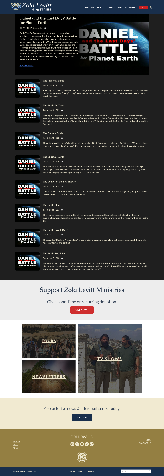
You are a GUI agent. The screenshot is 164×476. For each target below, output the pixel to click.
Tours (49, 341)
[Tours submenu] (114, 7)
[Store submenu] (136, 7)
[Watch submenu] (93, 7)
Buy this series (26, 65)
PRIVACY (73, 471)
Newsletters (49, 376)
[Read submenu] (103, 7)
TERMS (80, 471)
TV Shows (109, 358)
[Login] (150, 7)
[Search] (149, 471)
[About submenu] (126, 7)
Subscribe (82, 417)
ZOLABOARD (89, 471)
